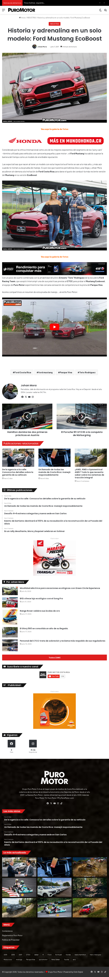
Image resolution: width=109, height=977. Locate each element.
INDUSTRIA (31, 17)
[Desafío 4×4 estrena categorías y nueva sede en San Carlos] (90, 867)
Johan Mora (42, 47)
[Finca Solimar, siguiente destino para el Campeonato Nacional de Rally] (90, 907)
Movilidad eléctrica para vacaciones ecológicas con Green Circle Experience (60, 588)
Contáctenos (7, 931)
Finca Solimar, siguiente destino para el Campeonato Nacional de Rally (52, 3)
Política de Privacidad (10, 940)
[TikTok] (61, 803)
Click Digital (78, 972)
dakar (36, 955)
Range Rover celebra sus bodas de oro (40, 610)
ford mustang (45, 372)
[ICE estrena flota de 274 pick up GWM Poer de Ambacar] (54, 887)
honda (68, 955)
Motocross (8, 959)
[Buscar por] (105, 11)
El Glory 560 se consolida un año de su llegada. (44, 628)
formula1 (58, 955)
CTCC (28, 955)
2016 (13, 955)
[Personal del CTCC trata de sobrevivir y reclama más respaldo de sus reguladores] (10, 645)
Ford (49, 955)
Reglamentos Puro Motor (12, 935)
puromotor (43, 959)
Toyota (66, 959)
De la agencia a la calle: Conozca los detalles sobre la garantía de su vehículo (17, 472)
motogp (19, 959)
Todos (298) (54, 657)
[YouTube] (29, 397)
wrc (74, 959)
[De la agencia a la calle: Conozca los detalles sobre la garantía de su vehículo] (18, 458)
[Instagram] (32, 397)
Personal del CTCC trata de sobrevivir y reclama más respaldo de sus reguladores (62, 640)
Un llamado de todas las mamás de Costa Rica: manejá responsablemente (54, 472)
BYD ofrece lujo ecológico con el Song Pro (41, 598)
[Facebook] (22, 397)
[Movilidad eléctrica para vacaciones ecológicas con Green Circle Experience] (10, 591)
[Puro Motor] (21, 10)
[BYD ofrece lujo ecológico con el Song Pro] (10, 602)
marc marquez (95, 955)
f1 (43, 955)
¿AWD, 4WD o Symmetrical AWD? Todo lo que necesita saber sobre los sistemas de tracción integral (89, 473)
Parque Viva (66, 372)
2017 (20, 955)
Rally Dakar (56, 959)
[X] (26, 397)
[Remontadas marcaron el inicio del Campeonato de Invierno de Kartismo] (54, 907)
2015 (5, 955)
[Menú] (3, 11)
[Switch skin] (100, 11)
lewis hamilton (80, 955)
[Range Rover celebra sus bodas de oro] (10, 617)
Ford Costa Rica (22, 372)
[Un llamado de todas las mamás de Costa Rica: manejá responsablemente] (54, 458)
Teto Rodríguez (87, 372)
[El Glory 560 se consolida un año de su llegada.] (10, 632)
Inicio (23, 17)
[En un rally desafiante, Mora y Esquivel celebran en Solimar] (90, 887)
